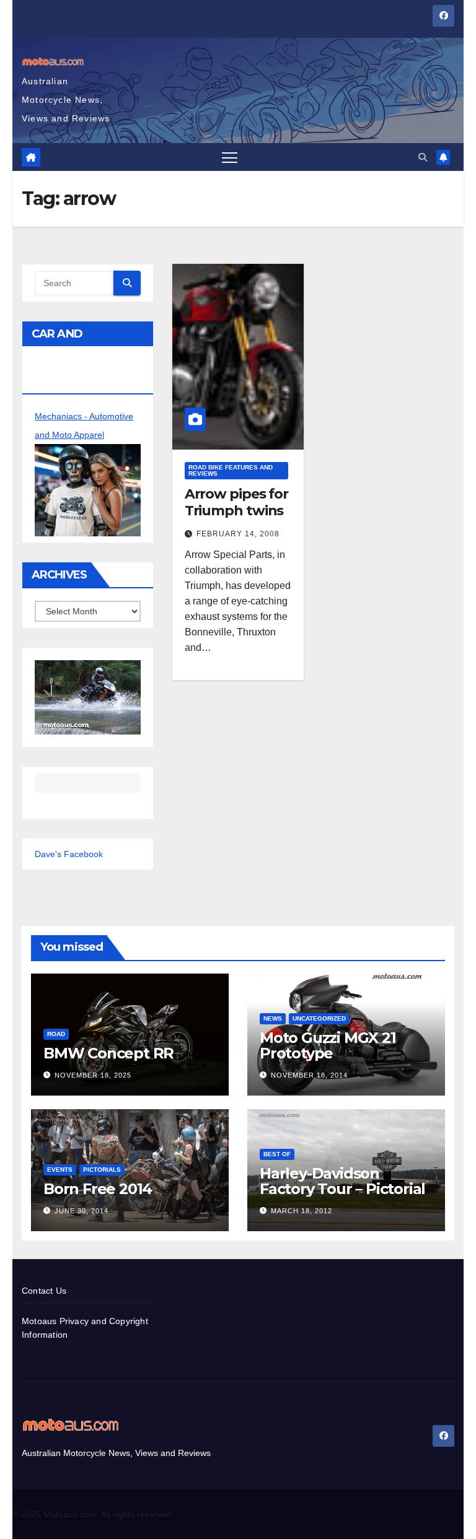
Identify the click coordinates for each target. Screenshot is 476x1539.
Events (60, 1169)
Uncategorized (319, 1018)
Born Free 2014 (97, 1189)
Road (56, 1034)
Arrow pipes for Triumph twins (237, 502)
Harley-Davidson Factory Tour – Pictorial (342, 1181)
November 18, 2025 (93, 1075)
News (272, 1018)
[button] (422, 157)
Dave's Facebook (69, 854)
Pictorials (102, 1169)
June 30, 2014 (81, 1210)
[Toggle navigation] (229, 157)
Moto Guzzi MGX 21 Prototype (328, 1045)
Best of (277, 1154)
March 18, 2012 (301, 1210)
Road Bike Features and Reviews (230, 470)
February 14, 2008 (238, 534)
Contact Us (44, 1291)
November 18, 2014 (309, 1075)
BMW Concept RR (108, 1053)
